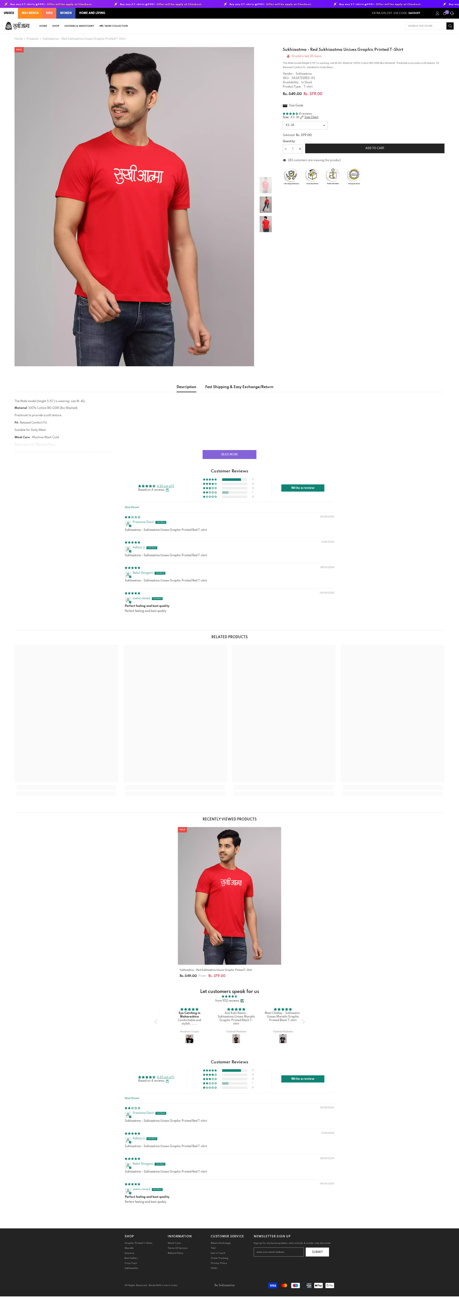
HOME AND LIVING (92, 13)
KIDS (49, 13)
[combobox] (425, 26)
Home (19, 39)
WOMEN (66, 13)
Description (186, 387)
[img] (132, 517)
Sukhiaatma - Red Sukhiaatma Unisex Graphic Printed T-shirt (216, 970)
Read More (229, 454)
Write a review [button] (302, 488)
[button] (291, 113)
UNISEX (9, 13)
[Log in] (437, 13)
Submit (317, 1252)
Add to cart (374, 148)
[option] (134, 206)
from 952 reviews (227, 1000)
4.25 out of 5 (165, 486)
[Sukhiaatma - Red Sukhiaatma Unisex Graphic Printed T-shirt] (229, 896)
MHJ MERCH (30, 13)
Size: (300, 117)
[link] (66, 787)
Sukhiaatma (304, 74)
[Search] (429, 26)
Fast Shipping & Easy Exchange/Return (239, 387)
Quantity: (289, 141)
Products (33, 39)
